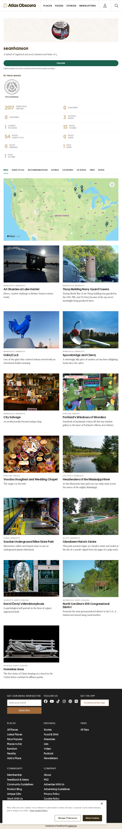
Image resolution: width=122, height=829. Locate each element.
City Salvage (12, 417)
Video (47, 749)
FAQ (46, 779)
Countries (67, 170)
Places (11, 723)
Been (6, 170)
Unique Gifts (14, 794)
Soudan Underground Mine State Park (29, 541)
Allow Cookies (92, 818)
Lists (46, 744)
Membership (14, 775)
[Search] (116, 5)
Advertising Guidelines (57, 789)
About (47, 775)
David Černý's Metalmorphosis (24, 603)
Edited (101, 170)
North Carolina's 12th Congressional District (86, 605)
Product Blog (14, 789)
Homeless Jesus (14, 669)
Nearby (11, 753)
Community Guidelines (20, 784)
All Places (12, 729)
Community (15, 768)
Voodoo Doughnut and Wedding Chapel (30, 479)
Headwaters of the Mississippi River (86, 479)
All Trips (84, 729)
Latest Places (14, 734)
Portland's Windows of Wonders (84, 417)
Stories (55, 170)
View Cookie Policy (38, 811)
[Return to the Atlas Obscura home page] (20, 5)
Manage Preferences (67, 818)
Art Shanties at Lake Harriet (22, 289)
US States (81, 170)
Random (12, 749)
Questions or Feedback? (61, 826)
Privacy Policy (52, 794)
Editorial (50, 723)
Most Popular (14, 739)
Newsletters (51, 758)
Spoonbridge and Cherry (79, 355)
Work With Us (15, 798)
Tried (92, 170)
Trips (83, 723)
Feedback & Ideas (18, 779)
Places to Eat (14, 744)
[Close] (101, 803)
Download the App (94, 703)
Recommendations (38, 170)
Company (50, 768)
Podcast (48, 753)
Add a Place (14, 758)
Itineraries (49, 739)
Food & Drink (51, 734)
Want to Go (18, 170)
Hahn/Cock (11, 355)
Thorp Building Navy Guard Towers (86, 289)
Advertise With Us (54, 784)
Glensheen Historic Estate (79, 541)
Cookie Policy (52, 798)
